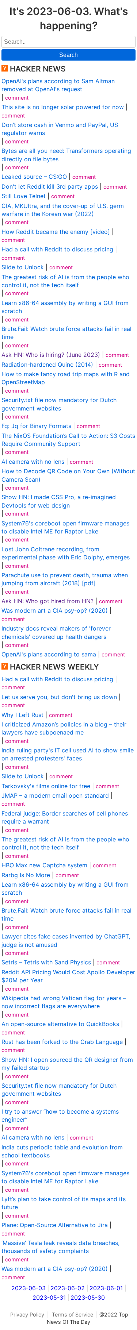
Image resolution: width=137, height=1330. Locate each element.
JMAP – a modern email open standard (55, 795)
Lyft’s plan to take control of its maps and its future (63, 1203)
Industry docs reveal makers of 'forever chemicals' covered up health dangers (56, 632)
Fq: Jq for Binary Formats (36, 425)
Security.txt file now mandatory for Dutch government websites (59, 404)
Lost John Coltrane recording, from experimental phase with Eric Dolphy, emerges (65, 553)
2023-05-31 (49, 1297)
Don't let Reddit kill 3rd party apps (49, 186)
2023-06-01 (106, 1288)
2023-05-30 (88, 1297)
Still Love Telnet (23, 196)
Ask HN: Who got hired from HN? (47, 601)
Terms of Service (72, 1314)
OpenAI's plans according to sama (48, 654)
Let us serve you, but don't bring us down (59, 697)
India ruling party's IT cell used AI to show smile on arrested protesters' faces (67, 754)
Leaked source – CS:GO (34, 176)
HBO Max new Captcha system (44, 865)
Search (68, 55)
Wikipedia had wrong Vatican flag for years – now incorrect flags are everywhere (63, 1002)
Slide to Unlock (22, 267)
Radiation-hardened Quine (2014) (47, 364)
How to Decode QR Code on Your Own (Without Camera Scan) (68, 475)
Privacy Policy (27, 1314)
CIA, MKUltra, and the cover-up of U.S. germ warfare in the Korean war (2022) (62, 209)
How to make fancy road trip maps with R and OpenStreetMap (65, 378)
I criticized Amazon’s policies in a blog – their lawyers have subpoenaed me (63, 728)
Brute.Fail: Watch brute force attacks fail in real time (66, 332)
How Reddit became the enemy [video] (55, 231)
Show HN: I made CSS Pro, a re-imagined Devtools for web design (58, 501)
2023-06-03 (28, 1288)
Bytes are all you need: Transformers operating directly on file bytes (66, 154)
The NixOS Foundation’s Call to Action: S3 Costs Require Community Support (68, 439)
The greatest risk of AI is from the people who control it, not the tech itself (65, 281)
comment (16, 98)
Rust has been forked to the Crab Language (62, 1041)
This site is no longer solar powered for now (62, 107)
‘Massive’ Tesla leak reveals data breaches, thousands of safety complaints (60, 1246)
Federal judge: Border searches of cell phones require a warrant (64, 817)
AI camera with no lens (32, 461)
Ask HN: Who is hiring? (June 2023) (50, 354)
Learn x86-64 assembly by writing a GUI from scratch (65, 307)
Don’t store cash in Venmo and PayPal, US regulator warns (59, 128)
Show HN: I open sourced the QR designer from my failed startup (67, 1063)
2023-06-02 (67, 1288)
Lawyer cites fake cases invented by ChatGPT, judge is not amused (65, 940)
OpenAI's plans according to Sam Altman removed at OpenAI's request (58, 85)
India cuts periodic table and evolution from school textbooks (62, 1151)
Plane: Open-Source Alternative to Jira (54, 1225)
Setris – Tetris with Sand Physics (46, 962)
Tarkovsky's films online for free (45, 786)
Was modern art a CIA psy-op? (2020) (54, 610)
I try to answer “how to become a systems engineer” (60, 1115)
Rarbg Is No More (25, 875)
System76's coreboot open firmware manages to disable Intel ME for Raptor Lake (65, 527)
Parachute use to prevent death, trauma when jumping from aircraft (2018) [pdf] (64, 579)
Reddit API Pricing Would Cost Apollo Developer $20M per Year (68, 976)
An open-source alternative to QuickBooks (60, 1024)
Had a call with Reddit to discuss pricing (57, 249)
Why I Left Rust (22, 714)
